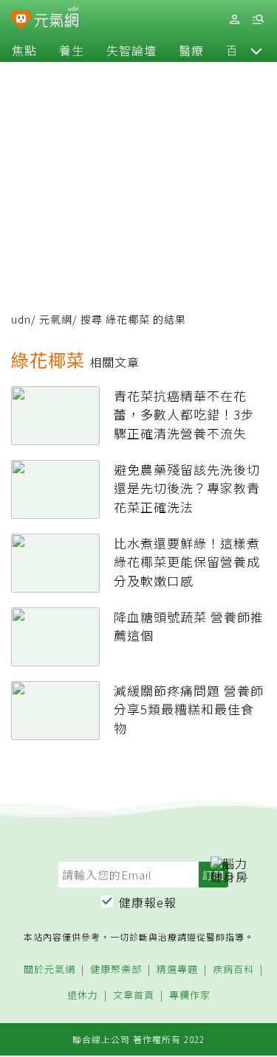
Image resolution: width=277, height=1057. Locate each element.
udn (21, 319)
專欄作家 (190, 995)
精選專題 (177, 969)
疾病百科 (233, 969)
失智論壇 (131, 50)
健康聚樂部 (116, 969)
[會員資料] (234, 19)
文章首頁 (133, 995)
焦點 (24, 50)
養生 (71, 50)
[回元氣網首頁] (56, 18)
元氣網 (55, 319)
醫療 (191, 50)
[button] (256, 50)
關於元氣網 (49, 969)
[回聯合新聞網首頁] (21, 20)
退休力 (82, 995)
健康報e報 (148, 902)
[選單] (258, 19)
